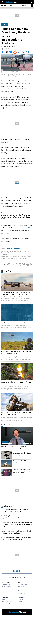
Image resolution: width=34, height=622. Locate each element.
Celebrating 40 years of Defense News (14, 323)
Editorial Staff (5, 606)
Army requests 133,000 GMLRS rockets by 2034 (21, 461)
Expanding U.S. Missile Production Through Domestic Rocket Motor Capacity (14, 447)
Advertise (4, 599)
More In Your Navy (8, 271)
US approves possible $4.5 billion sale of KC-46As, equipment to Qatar (17, 538)
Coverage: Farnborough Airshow (17, 5)
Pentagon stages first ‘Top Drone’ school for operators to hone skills (16, 413)
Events (20, 589)
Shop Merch (21, 593)
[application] (17, 436)
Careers (20, 601)
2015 (29, 228)
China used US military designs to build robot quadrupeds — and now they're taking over (22, 453)
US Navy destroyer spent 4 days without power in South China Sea (16, 510)
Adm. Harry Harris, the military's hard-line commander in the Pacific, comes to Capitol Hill (16, 217)
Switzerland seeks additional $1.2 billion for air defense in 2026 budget (17, 532)
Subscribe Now (22, 584)
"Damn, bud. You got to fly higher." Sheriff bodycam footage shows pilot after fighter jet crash (22, 471)
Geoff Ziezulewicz (9, 47)
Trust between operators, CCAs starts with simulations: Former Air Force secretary (15, 293)
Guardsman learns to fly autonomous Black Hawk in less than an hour (16, 352)
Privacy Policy (6, 584)
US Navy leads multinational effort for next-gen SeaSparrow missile (17, 517)
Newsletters (21, 586)
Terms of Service (6, 586)
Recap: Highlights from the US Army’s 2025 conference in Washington (16, 383)
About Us (20, 599)
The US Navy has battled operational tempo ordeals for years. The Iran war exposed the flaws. (17, 524)
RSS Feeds (21, 591)
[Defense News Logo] (12, 2)
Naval (4, 24)
